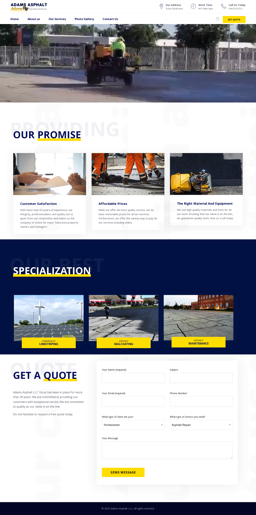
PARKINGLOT (49, 341)
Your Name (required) (114, 369)
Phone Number (178, 393)
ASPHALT (123, 341)
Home (14, 19)
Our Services (57, 19)
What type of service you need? (187, 416)
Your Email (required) (113, 393)
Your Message (110, 438)
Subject (174, 369)
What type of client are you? (117, 416)
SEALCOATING (123, 344)
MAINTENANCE (199, 344)
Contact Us (110, 19)
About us (34, 19)
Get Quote (234, 19)
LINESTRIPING (48, 344)
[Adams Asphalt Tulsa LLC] (32, 6)
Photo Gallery (84, 19)
